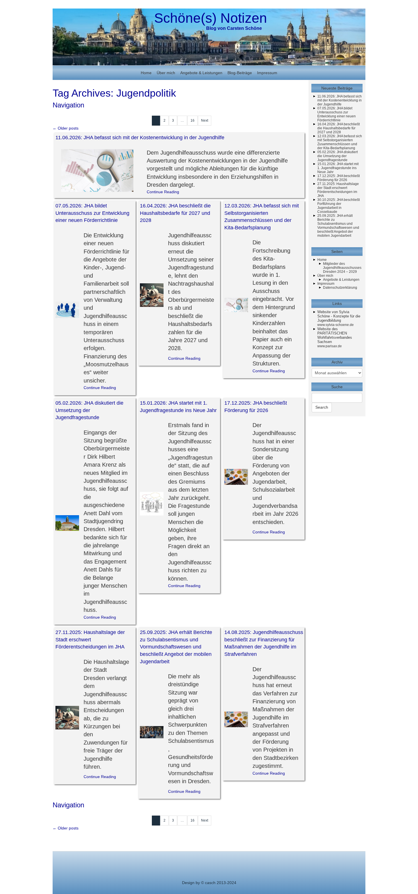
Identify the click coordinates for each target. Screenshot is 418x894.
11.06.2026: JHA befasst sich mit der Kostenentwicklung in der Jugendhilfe (139, 137)
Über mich (166, 72)
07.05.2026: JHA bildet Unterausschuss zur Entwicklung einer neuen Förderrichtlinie (92, 213)
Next (204, 120)
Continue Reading (163, 192)
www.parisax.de (329, 346)
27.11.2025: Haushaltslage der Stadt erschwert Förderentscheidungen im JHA (90, 639)
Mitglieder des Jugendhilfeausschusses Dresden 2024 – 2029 (342, 268)
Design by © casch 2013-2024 (209, 882)
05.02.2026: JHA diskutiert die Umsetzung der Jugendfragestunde (89, 410)
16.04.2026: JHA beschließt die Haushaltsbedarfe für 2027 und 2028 (175, 213)
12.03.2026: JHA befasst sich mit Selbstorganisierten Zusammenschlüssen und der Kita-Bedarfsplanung (339, 142)
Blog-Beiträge (239, 72)
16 (192, 120)
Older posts (65, 128)
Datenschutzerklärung (340, 288)
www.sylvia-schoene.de (335, 325)
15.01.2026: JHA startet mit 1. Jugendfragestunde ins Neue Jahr (338, 168)
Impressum (267, 72)
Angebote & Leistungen (201, 72)
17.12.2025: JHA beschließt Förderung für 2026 (338, 178)
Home (146, 72)
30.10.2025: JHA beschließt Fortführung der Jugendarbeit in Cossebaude (338, 206)
